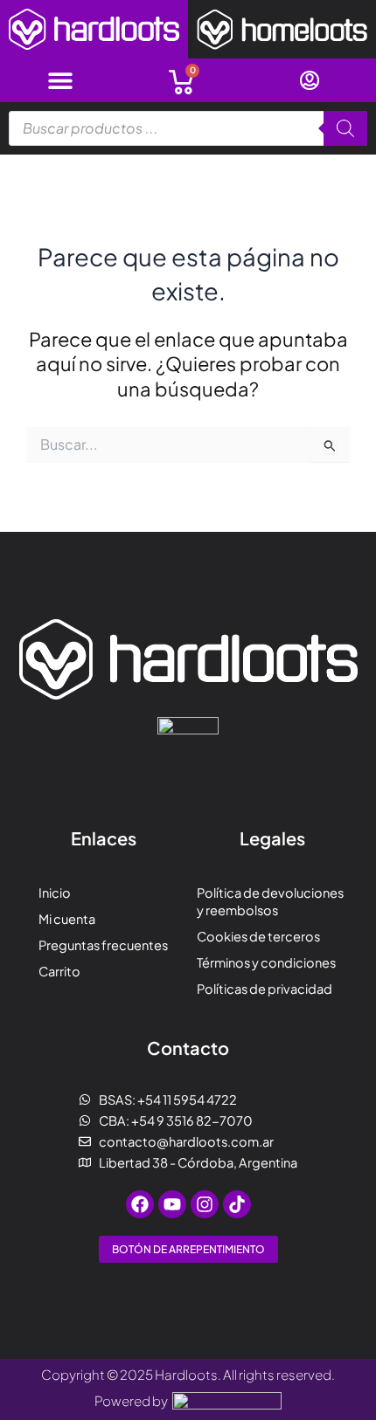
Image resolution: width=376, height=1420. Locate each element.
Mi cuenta (66, 919)
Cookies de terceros (258, 936)
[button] (60, 80)
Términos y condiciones (266, 962)
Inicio (54, 892)
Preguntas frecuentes (103, 945)
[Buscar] (345, 128)
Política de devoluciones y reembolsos (270, 901)
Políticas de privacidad (264, 988)
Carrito (59, 971)
